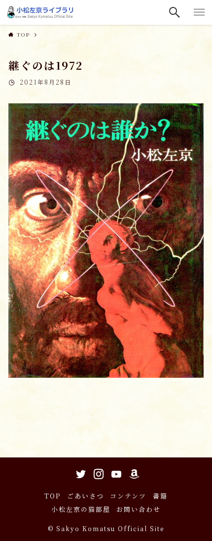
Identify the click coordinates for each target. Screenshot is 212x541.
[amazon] (132, 472)
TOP (52, 495)
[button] (175, 12)
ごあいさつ (85, 495)
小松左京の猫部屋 (80, 509)
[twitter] (79, 472)
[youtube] (114, 472)
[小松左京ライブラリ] (41, 12)
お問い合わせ (138, 509)
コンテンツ (128, 495)
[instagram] (97, 472)
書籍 (160, 495)
